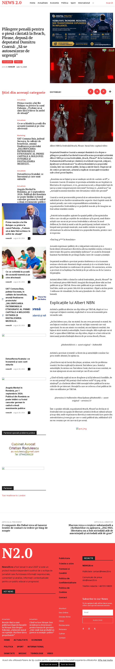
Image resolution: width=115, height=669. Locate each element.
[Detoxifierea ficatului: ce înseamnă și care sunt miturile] (8, 175)
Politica (18, 62)
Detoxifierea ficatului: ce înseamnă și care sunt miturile (30, 176)
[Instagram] (89, 629)
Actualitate (7, 62)
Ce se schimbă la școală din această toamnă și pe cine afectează (31, 126)
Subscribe (98, 620)
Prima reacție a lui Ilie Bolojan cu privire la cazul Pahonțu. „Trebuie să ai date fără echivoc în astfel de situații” (31, 108)
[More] (110, 91)
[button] (109, 3)
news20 (11, 67)
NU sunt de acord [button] (49, 664)
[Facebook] (90, 91)
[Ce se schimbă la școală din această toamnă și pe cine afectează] (8, 125)
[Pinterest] (103, 91)
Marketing (21, 135)
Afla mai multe (105, 660)
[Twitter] (97, 91)
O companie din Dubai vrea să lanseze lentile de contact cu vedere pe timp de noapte (25, 528)
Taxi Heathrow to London (13, 495)
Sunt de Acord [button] (67, 664)
